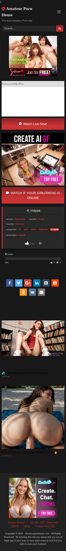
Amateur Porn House (17, 11)
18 (20, 229)
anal (26, 229)
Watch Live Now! (34, 124)
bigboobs (43, 229)
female (41, 219)
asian (33, 229)
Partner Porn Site (45, 526)
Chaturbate (19, 219)
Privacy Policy (16, 522)
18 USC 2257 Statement (44, 522)
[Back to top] (56, 542)
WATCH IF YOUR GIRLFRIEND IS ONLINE (35, 195)
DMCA (15, 526)
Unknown (19, 224)
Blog (27, 526)
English (21, 235)
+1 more (54, 229)
